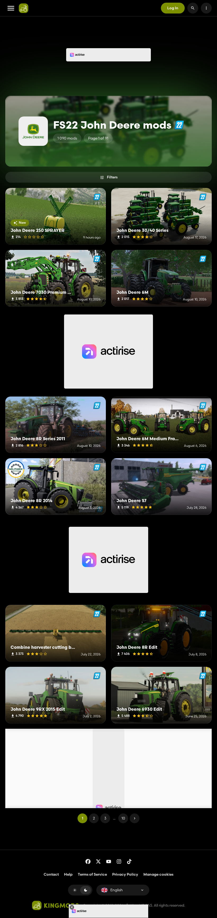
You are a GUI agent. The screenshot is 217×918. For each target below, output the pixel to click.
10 (123, 818)
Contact (51, 874)
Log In (172, 8)
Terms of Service (92, 874)
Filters (112, 177)
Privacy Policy (125, 874)
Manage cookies (158, 874)
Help (68, 874)
